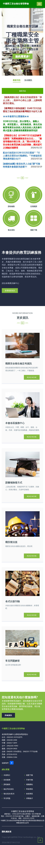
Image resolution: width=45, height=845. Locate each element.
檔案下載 (33, 230)
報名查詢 (11, 230)
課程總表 (7, 784)
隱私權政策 (6, 831)
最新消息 (17, 80)
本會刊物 (29, 780)
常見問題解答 (12, 660)
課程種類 (11, 206)
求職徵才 (29, 798)
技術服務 (7, 780)
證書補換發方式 (13, 482)
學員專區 (29, 789)
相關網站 (29, 784)
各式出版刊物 (12, 601)
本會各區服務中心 (15, 422)
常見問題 (7, 798)
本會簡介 (7, 775)
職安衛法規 (11, 542)
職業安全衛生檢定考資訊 (18, 363)
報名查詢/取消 (9, 794)
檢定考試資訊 (9, 789)
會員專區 (29, 794)
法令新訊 (28, 80)
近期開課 (33, 206)
